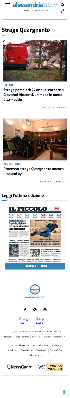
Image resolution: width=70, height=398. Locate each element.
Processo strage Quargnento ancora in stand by (33, 170)
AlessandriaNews (40, 345)
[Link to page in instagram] (45, 309)
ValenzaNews (35, 355)
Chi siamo (8, 337)
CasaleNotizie (26, 350)
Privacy (47, 337)
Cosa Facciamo (22, 337)
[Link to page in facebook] (25, 309)
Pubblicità (36, 337)
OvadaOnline (41, 350)
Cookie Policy (59, 337)
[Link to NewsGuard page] (21, 367)
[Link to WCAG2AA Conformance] (49, 367)
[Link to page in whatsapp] (35, 309)
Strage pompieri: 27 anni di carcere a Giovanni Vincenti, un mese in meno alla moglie (33, 94)
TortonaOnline (56, 350)
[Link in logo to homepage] (35, 5)
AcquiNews (12, 350)
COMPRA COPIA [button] (35, 266)
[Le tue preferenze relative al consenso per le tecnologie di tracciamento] (64, 392)
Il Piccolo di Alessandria (19, 345)
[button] (62, 5)
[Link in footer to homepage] (35, 289)
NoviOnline (56, 345)
